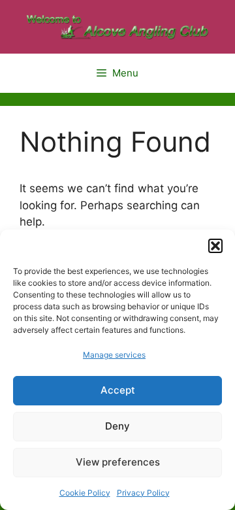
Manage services (114, 355)
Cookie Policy (84, 493)
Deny (117, 426)
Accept (118, 390)
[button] (215, 245)
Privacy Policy (143, 493)
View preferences (118, 462)
